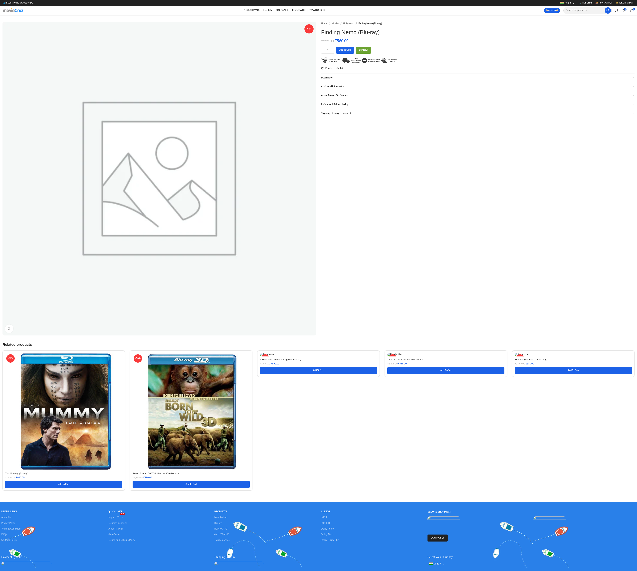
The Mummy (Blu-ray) (16, 473)
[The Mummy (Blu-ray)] (63, 411)
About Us (6, 517)
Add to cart (345, 50)
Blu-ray (218, 523)
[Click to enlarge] (9, 328)
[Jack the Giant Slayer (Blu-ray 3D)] (445, 354)
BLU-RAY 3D (220, 529)
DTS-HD (325, 523)
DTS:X (324, 517)
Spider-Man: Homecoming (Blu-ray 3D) (280, 359)
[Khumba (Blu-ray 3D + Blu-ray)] (573, 354)
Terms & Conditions (11, 529)
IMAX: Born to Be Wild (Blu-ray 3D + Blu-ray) (156, 473)
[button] (63, 484)
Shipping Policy (9, 540)
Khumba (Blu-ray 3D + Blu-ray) (531, 359)
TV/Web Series (221, 540)
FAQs (4, 534)
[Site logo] (13, 10)
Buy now (363, 50)
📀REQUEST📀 (552, 10)
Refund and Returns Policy (121, 540)
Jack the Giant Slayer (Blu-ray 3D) (405, 359)
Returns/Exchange (117, 523)
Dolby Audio (327, 529)
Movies (335, 23)
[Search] (608, 10)
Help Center (114, 534)
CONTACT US (437, 538)
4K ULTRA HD (221, 534)
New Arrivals (220, 517)
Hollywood (348, 23)
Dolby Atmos (327, 534)
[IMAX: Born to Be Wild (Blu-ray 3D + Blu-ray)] (191, 411)
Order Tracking (115, 529)
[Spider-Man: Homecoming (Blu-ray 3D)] (318, 354)
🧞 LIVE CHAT (585, 3)
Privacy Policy (8, 523)
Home (324, 23)
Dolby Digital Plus (330, 540)
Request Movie (116, 517)
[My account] (616, 10)
